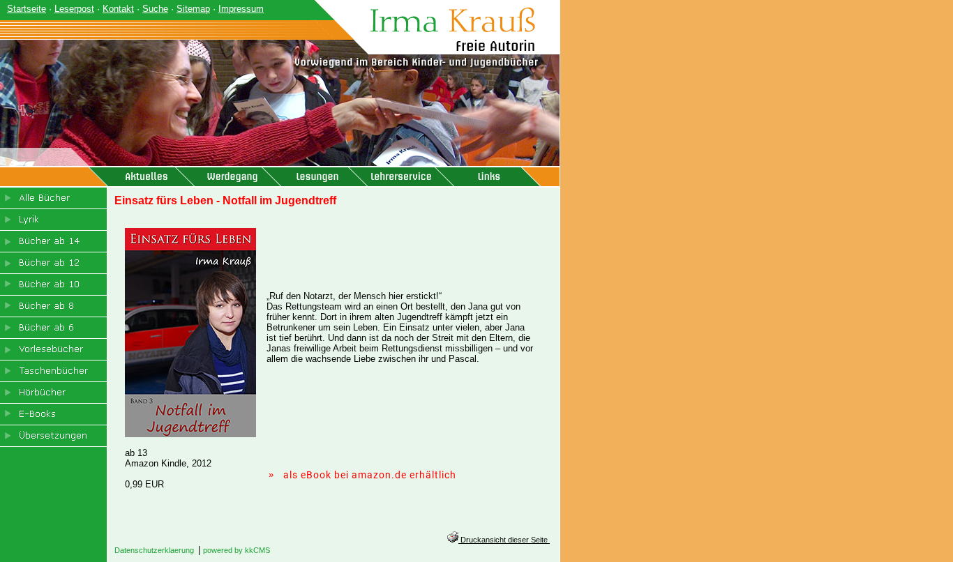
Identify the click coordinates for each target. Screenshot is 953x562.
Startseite (26, 8)
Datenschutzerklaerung (154, 550)
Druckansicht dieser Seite (504, 540)
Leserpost (74, 8)
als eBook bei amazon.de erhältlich (369, 474)
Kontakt (118, 8)
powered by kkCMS (236, 550)
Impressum (241, 8)
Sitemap (193, 8)
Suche (155, 8)
